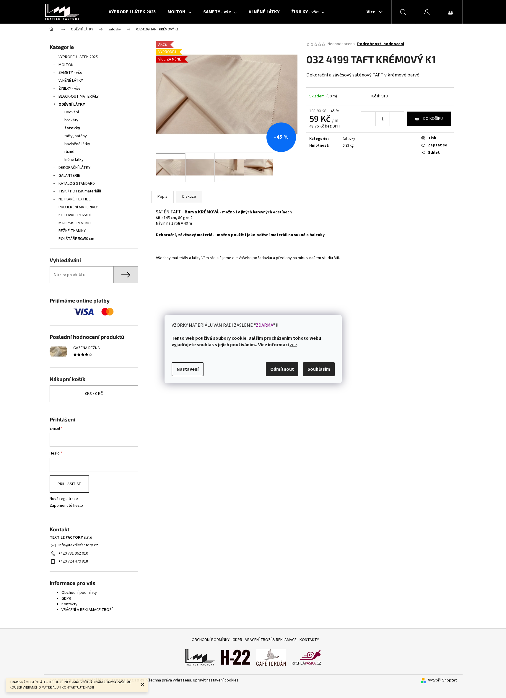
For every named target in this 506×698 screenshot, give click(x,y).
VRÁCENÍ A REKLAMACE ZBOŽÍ (87, 610)
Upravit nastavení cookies (216, 680)
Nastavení (188, 369)
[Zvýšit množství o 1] (397, 119)
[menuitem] (132, 12)
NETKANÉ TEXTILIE (74, 199)
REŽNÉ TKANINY (72, 231)
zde (293, 344)
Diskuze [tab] (189, 197)
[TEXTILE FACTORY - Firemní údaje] (200, 657)
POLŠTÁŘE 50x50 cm (76, 239)
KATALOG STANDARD (76, 184)
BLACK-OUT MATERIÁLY (78, 96)
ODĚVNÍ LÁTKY (71, 104)
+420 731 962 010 (73, 553)
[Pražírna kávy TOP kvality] (271, 657)
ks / (94, 394)
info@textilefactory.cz (78, 545)
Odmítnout (282, 369)
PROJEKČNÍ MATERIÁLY (78, 207)
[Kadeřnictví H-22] (235, 657)
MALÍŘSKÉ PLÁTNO (74, 223)
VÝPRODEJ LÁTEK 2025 (78, 57)
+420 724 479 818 (73, 561)
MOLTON (66, 65)
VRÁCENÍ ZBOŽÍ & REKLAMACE (271, 640)
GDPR (66, 598)
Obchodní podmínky (79, 593)
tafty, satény (75, 136)
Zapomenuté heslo (66, 506)
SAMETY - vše (70, 73)
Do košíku (433, 119)
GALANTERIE (69, 176)
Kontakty (69, 604)
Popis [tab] (162, 197)
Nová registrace (64, 499)
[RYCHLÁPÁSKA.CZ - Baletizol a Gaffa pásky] (306, 657)
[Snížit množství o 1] (368, 119)
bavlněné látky (77, 144)
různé (69, 152)
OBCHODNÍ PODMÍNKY (211, 640)
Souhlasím (318, 369)
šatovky (72, 128)
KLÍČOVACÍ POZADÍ (74, 215)
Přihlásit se (69, 484)
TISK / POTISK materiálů (79, 191)
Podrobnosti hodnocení (380, 44)
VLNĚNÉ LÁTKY (70, 81)
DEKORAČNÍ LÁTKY (74, 168)
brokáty (71, 120)
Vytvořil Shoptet (442, 680)
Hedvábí (71, 112)
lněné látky (74, 160)
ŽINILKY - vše (69, 88)
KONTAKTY (309, 640)
